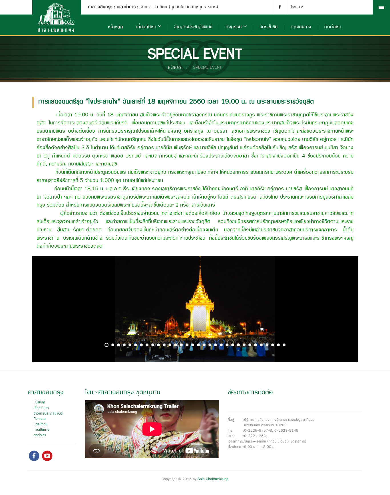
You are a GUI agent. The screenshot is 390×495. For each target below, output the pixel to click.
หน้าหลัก (115, 27)
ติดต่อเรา (332, 27)
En (301, 7)
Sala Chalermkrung (213, 479)
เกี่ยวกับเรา (146, 27)
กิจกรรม (234, 27)
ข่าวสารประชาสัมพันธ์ (193, 27)
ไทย (293, 7)
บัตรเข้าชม (269, 27)
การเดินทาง (301, 27)
